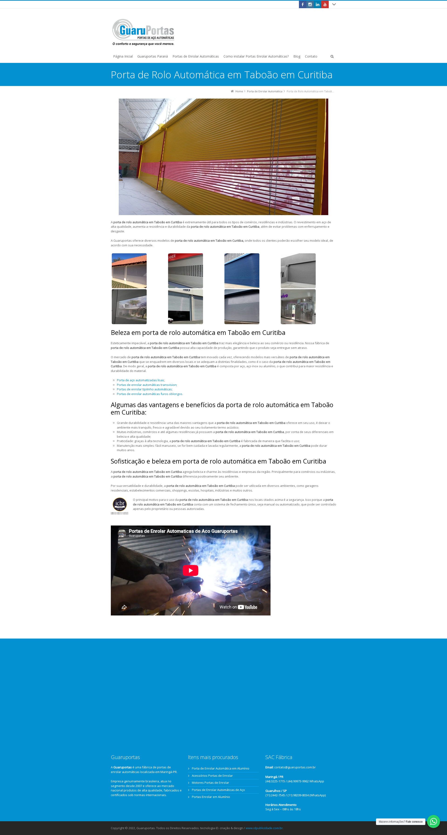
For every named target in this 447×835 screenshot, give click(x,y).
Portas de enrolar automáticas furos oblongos (149, 394)
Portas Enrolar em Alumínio (211, 797)
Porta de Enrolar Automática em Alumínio (220, 768)
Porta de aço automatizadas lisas (140, 380)
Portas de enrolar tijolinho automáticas (144, 389)
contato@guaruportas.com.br (295, 767)
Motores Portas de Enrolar (210, 782)
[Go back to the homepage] (143, 32)
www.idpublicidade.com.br (264, 828)
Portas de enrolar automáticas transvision (146, 385)
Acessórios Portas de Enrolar (212, 775)
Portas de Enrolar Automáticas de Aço (218, 790)
